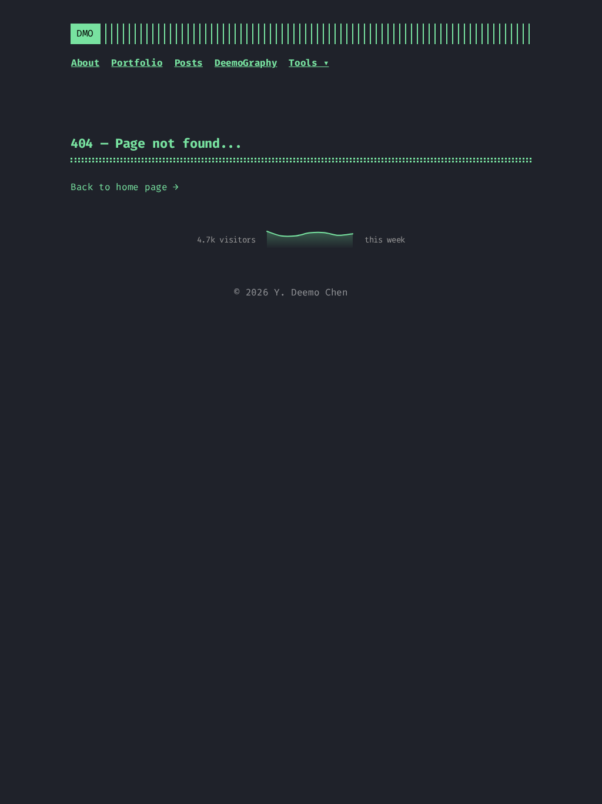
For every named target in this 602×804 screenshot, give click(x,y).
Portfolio (136, 63)
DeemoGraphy (246, 63)
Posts (189, 63)
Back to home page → (125, 187)
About (85, 63)
